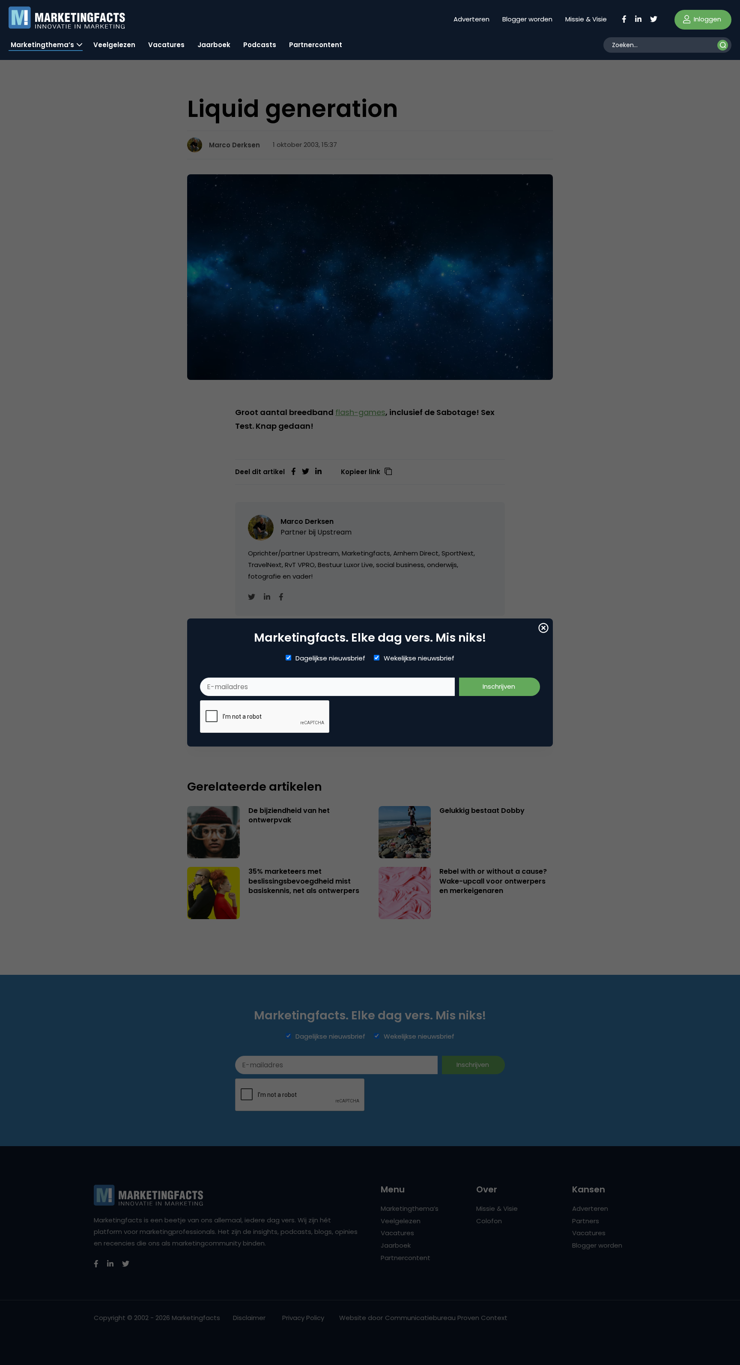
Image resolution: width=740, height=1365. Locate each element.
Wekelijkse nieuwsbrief (419, 658)
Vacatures (166, 44)
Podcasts (259, 44)
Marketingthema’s (42, 44)
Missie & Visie (586, 19)
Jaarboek (213, 44)
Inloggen (706, 19)
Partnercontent (315, 44)
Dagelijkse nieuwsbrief (330, 658)
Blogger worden (527, 19)
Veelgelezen (114, 44)
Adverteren (471, 19)
